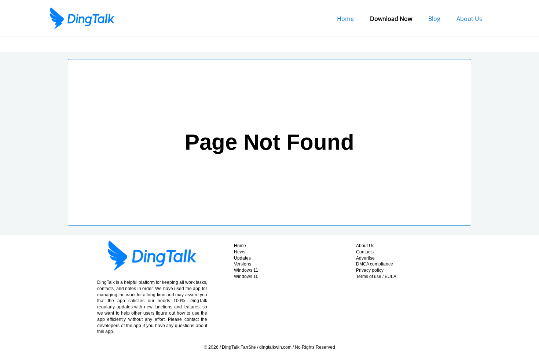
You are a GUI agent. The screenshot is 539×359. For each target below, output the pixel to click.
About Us (469, 19)
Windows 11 (246, 270)
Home (345, 19)
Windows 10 (246, 276)
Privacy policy (370, 270)
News (239, 251)
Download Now (391, 19)
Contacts (365, 251)
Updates (242, 258)
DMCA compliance (374, 264)
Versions (242, 264)
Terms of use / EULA (376, 276)
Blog (434, 19)
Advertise (365, 258)
